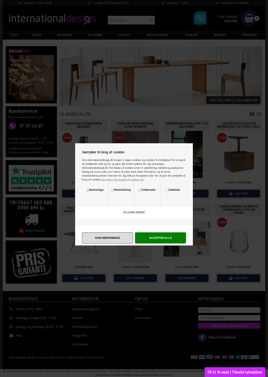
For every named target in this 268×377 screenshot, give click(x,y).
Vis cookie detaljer (134, 212)
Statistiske (174, 189)
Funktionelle (148, 189)
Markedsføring (122, 189)
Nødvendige (96, 189)
